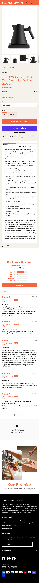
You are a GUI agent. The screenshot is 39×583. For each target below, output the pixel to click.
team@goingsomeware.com (14, 567)
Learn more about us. (7, 528)
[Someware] (13, 2)
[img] (6, 297)
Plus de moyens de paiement (19, 132)
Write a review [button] (20, 285)
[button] (6, 88)
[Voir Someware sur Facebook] (3, 558)
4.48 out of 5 (23, 266)
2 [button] (17, 415)
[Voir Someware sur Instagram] (9, 558)
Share (7, 245)
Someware (7, 564)
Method (5, 144)
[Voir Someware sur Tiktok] (14, 558)
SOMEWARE (6, 550)
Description (7, 142)
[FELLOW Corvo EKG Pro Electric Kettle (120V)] (6, 59)
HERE (34, 238)
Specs (18, 142)
